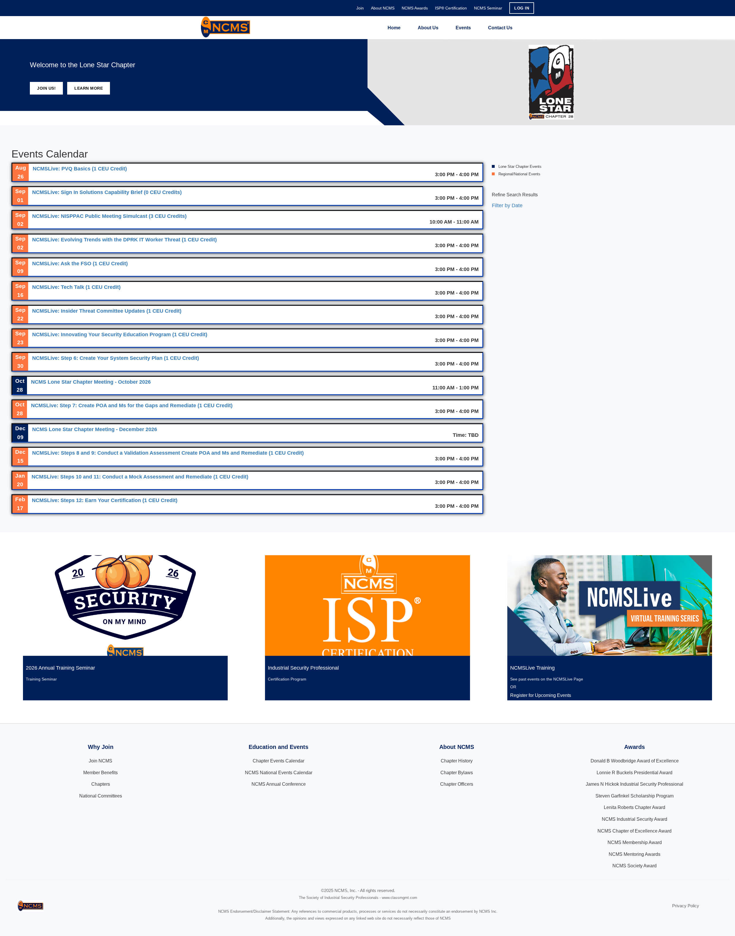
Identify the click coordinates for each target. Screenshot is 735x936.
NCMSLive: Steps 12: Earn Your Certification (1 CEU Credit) (104, 500)
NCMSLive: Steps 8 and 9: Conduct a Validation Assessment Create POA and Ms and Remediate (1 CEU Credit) (168, 453)
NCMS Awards (415, 8)
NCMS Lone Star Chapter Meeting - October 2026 (91, 382)
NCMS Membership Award (635, 842)
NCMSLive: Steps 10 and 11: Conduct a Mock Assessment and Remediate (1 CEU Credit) (140, 477)
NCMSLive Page (568, 679)
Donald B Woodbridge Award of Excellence (635, 760)
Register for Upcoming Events (540, 695)
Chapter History (457, 760)
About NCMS (382, 8)
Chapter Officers (456, 784)
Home (394, 27)
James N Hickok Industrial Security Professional (634, 784)
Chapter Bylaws (456, 772)
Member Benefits (100, 772)
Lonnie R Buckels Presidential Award (634, 772)
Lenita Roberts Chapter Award (634, 807)
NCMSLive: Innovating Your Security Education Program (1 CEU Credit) (119, 334)
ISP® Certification (451, 8)
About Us (428, 27)
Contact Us (500, 27)
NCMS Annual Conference (279, 784)
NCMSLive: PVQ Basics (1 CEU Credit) (80, 169)
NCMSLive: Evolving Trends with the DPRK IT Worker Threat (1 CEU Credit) (124, 240)
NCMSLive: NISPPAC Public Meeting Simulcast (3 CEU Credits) (109, 216)
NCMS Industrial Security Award (634, 819)
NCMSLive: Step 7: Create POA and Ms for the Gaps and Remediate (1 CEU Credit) (132, 405)
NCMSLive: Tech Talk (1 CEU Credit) (76, 287)
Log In (521, 8)
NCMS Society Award (634, 865)
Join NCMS (100, 760)
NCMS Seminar (488, 8)
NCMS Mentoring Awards (634, 854)
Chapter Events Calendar (278, 760)
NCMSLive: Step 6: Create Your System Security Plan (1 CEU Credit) (115, 358)
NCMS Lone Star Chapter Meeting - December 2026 (94, 429)
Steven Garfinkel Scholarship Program (634, 795)
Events (463, 27)
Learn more (88, 88)
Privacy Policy (685, 905)
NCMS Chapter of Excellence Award (634, 831)
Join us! (46, 88)
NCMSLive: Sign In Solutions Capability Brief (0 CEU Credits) (107, 192)
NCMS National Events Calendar (278, 772)
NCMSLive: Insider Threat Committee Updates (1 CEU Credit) (106, 311)
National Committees (100, 795)
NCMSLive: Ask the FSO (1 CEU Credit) (80, 263)
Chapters (100, 784)
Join (360, 8)
